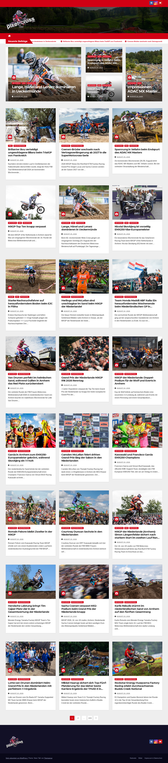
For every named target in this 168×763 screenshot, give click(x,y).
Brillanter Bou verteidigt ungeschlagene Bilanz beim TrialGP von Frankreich (30, 152)
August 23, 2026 (16, 465)
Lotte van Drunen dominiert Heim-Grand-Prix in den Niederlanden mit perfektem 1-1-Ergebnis (30, 685)
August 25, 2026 (18, 96)
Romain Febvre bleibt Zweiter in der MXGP (30, 533)
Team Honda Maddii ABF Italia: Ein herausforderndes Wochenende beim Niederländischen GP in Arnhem (136, 305)
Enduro (11, 296)
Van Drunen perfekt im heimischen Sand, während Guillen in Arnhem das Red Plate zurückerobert (29, 380)
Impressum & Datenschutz (153, 758)
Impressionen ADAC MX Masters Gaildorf (143, 91)
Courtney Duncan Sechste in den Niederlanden (81, 533)
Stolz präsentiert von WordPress (17, 758)
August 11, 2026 (136, 96)
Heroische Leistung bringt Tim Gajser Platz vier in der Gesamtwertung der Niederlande (28, 608)
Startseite (133, 758)
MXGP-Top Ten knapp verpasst (101, 90)
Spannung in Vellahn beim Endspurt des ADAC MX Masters (40, 89)
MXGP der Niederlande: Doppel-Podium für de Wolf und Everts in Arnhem (135, 380)
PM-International (19, 145)
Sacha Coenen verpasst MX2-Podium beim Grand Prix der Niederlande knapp (79, 608)
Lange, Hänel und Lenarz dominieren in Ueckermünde (79, 228)
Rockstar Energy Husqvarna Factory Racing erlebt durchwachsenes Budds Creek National (137, 685)
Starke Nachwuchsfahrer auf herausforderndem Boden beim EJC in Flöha (30, 303)
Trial (10, 145)
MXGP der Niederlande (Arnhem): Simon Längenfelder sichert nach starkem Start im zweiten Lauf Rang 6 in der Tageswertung (137, 536)
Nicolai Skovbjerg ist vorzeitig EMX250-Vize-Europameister (132, 228)
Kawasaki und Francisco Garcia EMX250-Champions (134, 456)
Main (21, 83)
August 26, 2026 (16, 160)
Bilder (140, 758)
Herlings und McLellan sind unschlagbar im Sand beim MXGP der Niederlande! (81, 303)
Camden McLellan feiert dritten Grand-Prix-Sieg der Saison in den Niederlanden (81, 457)
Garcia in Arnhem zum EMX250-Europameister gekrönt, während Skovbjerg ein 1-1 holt (29, 457)
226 (90, 718)
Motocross (14, 83)
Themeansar (48, 758)
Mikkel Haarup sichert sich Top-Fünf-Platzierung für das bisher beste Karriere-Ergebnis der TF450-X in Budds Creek (84, 687)
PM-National (29, 83)
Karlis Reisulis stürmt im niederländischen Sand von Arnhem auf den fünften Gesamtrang (137, 608)
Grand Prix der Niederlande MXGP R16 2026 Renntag (82, 379)
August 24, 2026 (16, 311)
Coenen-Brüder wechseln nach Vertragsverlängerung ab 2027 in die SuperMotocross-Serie (83, 152)
